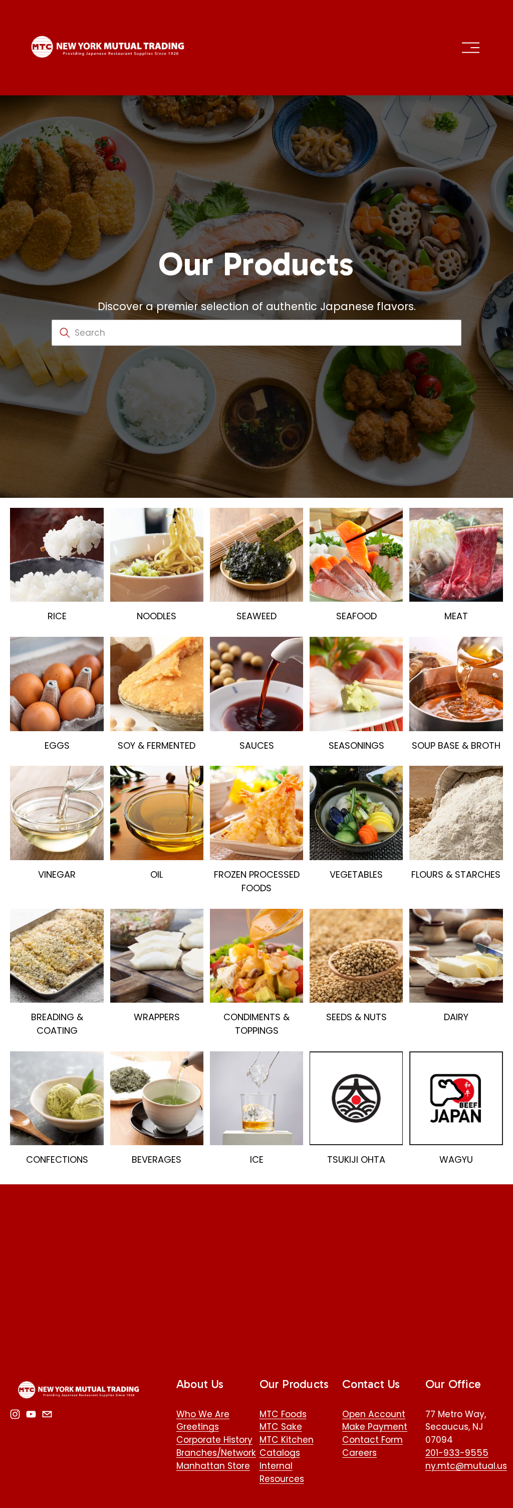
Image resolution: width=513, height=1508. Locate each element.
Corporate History (214, 1440)
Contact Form (372, 1440)
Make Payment (374, 1427)
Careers (359, 1453)
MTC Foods (283, 1414)
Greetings (197, 1427)
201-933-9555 (456, 1453)
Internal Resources (282, 1472)
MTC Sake (281, 1427)
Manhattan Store (213, 1466)
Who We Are (202, 1414)
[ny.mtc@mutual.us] (47, 1414)
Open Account (373, 1414)
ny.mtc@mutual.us (466, 1466)
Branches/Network (216, 1453)
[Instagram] (15, 1414)
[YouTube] (31, 1414)
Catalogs (280, 1453)
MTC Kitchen (287, 1440)
